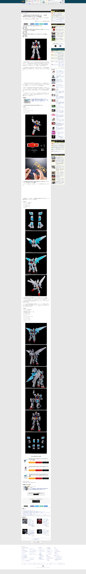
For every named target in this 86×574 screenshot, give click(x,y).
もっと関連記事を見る (35, 539)
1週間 (59, 11)
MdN (47, 555)
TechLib (48, 560)
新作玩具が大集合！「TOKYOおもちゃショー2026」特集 (58, 155)
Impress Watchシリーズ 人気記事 (58, 140)
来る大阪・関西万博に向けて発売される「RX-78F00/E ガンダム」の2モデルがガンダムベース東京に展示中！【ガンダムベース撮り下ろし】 (39, 100)
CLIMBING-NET (41, 556)
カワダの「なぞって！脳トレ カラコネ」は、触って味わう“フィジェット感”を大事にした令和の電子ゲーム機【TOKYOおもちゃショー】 (60, 112)
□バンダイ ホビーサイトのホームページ (28, 510)
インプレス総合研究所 (25, 551)
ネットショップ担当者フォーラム (34, 550)
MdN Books (48, 556)
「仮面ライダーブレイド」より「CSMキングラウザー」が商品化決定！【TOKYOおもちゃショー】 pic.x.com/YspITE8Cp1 (58, 52)
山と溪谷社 (40, 554)
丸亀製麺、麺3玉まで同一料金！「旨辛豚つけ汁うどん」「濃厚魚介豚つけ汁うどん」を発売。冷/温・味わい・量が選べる (58, 148)
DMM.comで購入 (45, 462)
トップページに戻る (36, 542)
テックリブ (48, 559)
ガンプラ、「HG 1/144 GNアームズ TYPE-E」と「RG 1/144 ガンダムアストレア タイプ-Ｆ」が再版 (46, 532)
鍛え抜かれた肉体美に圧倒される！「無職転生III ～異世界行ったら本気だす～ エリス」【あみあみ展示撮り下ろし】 (60, 104)
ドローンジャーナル (24, 554)
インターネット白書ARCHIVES (26, 560)
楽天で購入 (39, 462)
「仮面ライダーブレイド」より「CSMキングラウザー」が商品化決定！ (60, 176)
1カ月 (63, 11)
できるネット (23, 559)
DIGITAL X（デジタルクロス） (33, 554)
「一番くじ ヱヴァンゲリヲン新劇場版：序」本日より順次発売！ (60, 77)
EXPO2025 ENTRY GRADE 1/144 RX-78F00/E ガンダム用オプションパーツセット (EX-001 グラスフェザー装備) (38, 475)
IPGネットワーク (56, 555)
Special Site (55, 24)
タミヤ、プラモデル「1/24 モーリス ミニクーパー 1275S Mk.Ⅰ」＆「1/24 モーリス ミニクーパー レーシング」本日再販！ (60, 87)
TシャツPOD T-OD (42, 551)
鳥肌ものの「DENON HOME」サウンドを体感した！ (59, 39)
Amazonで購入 (32, 462)
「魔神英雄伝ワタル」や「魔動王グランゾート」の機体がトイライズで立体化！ (60, 182)
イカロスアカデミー (49, 554)
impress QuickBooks (57, 551)
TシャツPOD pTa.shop (58, 556)
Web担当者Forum (24, 550)
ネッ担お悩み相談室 (24, 555)
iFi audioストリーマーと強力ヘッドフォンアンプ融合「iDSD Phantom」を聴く (60, 33)
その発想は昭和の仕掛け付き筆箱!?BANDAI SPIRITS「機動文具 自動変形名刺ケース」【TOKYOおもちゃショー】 (60, 125)
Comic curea (56, 550)
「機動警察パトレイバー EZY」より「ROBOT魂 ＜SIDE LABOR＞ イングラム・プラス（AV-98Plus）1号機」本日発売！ (60, 82)
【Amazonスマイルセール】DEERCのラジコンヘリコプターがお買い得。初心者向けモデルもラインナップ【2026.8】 (58, 21)
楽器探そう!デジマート (42, 550)
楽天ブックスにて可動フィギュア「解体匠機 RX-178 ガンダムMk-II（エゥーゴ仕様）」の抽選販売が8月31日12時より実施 (60, 129)
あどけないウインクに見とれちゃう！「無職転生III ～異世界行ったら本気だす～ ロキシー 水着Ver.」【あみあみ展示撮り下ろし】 (60, 93)
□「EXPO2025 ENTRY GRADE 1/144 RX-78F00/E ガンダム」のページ (33, 511)
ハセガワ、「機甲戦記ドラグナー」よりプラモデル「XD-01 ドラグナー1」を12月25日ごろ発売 (58, 17)
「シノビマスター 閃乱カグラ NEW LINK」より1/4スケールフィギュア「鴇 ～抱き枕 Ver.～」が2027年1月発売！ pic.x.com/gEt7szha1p (58, 59)
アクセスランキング (56, 10)
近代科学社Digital (42, 559)
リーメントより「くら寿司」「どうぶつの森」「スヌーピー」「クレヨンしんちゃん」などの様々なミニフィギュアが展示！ (60, 180)
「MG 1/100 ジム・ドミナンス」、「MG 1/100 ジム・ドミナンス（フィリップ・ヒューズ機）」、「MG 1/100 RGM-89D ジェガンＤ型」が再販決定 (31, 523)
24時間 (56, 11)
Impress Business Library (33, 551)
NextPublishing (32, 559)
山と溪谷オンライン (42, 555)
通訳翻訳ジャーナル (49, 551)
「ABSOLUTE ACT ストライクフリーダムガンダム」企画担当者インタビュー (60, 167)
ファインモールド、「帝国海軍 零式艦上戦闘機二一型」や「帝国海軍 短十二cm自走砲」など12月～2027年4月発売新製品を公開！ (58, 19)
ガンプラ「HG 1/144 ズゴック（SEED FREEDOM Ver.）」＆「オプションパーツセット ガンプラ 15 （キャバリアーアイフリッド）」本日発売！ (46, 523)
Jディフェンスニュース (50, 550)
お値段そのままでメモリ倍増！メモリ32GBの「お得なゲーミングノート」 (60, 30)
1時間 (53, 11)
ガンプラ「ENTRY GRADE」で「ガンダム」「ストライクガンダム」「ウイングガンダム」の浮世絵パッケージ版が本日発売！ (60, 73)
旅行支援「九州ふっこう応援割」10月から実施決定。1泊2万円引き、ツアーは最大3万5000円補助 (58, 146)
